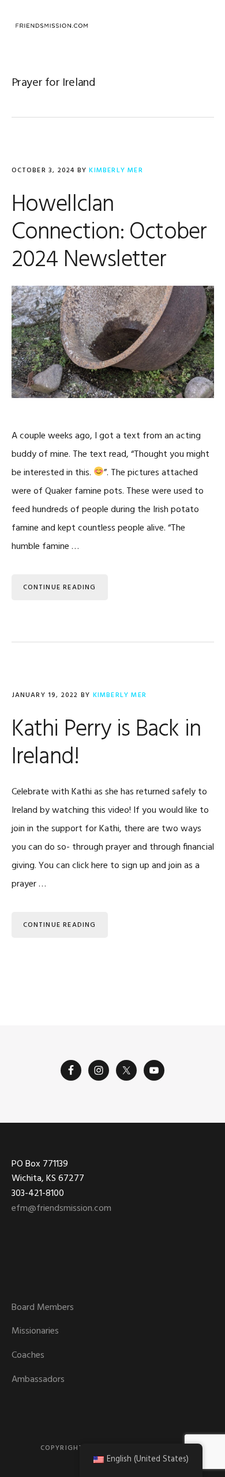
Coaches (28, 1355)
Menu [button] (199, 25)
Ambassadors (38, 1379)
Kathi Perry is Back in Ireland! (106, 743)
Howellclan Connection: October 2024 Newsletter (109, 233)
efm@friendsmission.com (61, 1208)
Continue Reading (59, 587)
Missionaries (35, 1331)
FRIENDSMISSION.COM (52, 26)
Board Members (43, 1307)
